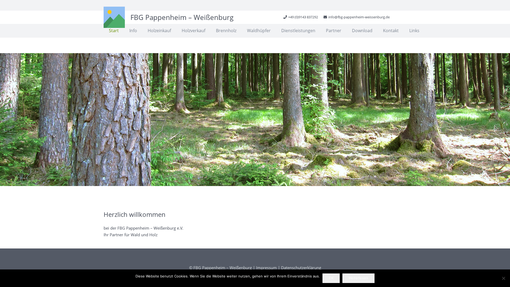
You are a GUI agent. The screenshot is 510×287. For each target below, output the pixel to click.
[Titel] (114, 17)
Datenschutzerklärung (301, 267)
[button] (239, 30)
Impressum (266, 267)
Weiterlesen (358, 278)
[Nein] (503, 278)
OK (331, 278)
